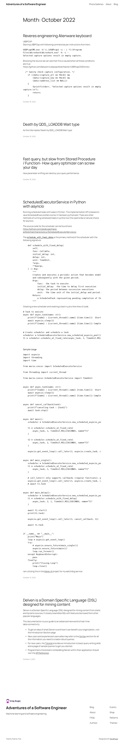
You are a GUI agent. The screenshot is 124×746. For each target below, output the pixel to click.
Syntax (82, 636)
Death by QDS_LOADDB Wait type (51, 124)
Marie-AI (48, 571)
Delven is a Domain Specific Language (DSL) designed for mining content (60, 602)
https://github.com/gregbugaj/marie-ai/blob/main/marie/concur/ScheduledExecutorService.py (49, 230)
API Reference (42, 653)
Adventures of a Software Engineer (26, 4)
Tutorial (48, 643)
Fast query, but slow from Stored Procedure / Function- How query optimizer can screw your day (59, 163)
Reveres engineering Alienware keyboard (57, 36)
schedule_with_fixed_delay (40, 237)
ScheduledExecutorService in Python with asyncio (54, 204)
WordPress (114, 739)
